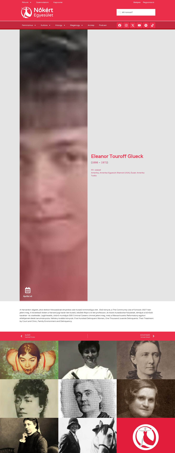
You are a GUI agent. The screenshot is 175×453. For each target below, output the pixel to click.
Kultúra (44, 25)
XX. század (96, 170)
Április (26, 296)
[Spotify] (146, 25)
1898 (95, 162)
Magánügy (75, 25)
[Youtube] (139, 25)
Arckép (91, 25)
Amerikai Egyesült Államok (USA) (115, 173)
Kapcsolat (57, 2)
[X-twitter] (133, 25)
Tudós (94, 175)
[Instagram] (126, 25)
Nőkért (43, 10)
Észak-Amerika (137, 173)
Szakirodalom (42, 2)
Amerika (95, 173)
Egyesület (43, 15)
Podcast (103, 25)
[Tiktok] (152, 25)
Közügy (58, 25)
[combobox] (136, 12)
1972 (104, 162)
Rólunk (25, 2)
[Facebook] (120, 25)
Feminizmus (27, 25)
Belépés (137, 2)
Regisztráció (148, 2)
